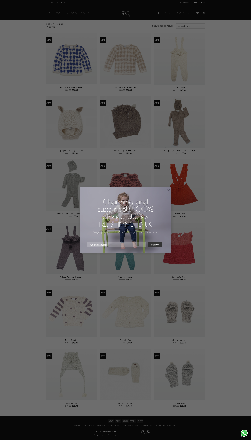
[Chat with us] (244, 433)
